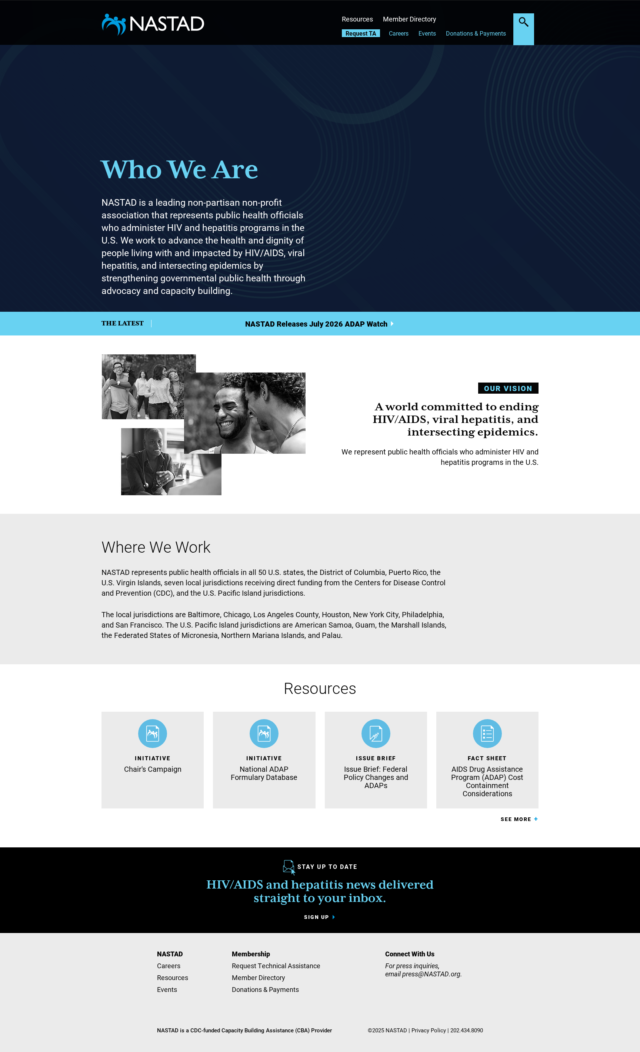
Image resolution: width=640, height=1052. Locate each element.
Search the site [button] (523, 21)
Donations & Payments (476, 33)
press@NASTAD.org (431, 973)
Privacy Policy (428, 1030)
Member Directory (409, 18)
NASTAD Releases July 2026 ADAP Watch (316, 323)
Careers (399, 33)
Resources (357, 18)
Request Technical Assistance (276, 965)
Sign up (316, 917)
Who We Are (180, 171)
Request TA (361, 33)
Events (427, 33)
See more (516, 819)
